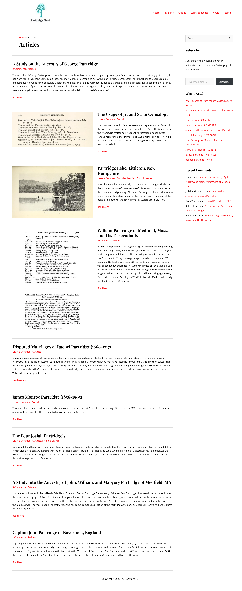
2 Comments (19, 68)
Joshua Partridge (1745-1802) (200, 154)
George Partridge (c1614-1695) (201, 125)
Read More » (19, 98)
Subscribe (224, 81)
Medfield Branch (136, 178)
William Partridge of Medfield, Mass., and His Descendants (133, 232)
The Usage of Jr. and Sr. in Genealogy (132, 114)
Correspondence (199, 12)
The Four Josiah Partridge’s (38, 436)
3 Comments (104, 240)
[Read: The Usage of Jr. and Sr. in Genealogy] (52, 129)
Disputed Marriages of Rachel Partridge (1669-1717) (61, 347)
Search (227, 12)
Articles (182, 12)
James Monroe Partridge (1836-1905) (47, 397)
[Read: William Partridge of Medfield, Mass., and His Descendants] (52, 280)
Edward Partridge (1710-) (218, 201)
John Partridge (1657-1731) (199, 120)
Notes (216, 12)
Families (169, 12)
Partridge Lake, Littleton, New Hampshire (126, 170)
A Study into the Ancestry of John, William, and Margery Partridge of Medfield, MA (91, 482)
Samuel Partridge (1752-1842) (201, 149)
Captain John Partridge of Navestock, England (56, 532)
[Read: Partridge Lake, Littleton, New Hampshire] (52, 191)
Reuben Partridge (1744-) (198, 159)
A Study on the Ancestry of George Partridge (55, 64)
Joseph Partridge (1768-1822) (200, 135)
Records (156, 12)
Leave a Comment (106, 119)
